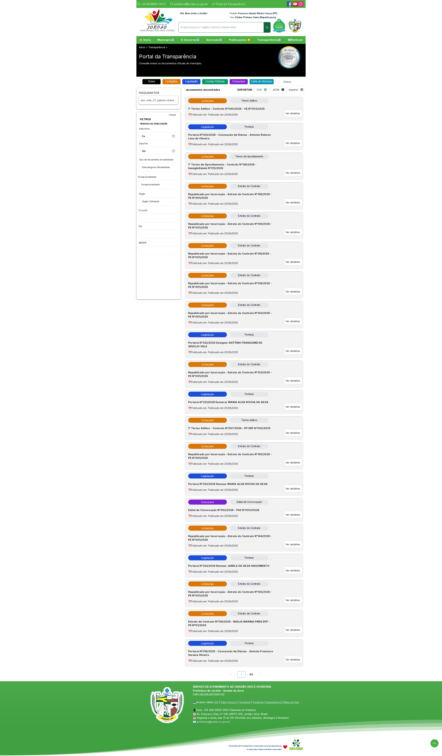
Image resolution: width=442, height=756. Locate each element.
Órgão (142, 194)
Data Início (144, 129)
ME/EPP (143, 243)
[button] (166, 39)
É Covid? (143, 210)
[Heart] (285, 747)
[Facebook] (289, 4)
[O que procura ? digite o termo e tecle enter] (267, 27)
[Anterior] (231, 674)
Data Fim (143, 144)
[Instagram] (300, 4)
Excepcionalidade (147, 177)
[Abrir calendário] (173, 136)
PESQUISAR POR (149, 93)
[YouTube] (295, 4)
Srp (140, 226)
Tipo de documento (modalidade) (156, 160)
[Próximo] (259, 674)
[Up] (434, 743)
